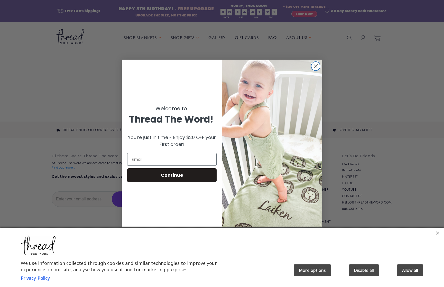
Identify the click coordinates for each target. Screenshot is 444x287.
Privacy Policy (35, 278)
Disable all (364, 270)
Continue (172, 175)
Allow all (410, 270)
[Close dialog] (315, 66)
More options (312, 270)
